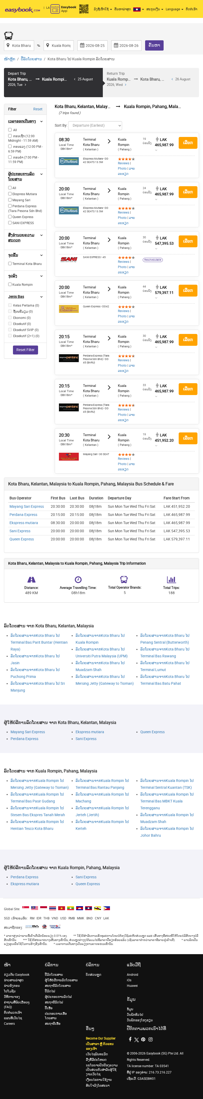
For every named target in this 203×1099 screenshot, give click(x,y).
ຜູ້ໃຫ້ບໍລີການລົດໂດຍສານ (61, 980)
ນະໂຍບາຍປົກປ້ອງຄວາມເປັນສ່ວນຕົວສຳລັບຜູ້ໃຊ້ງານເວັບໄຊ (102, 1069)
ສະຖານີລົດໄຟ (54, 1002)
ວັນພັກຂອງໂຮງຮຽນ (140, 1020)
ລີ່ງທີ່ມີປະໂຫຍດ (96, 1060)
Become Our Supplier (101, 1038)
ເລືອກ (188, 142)
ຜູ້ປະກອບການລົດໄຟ (58, 997)
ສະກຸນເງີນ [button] (153, 9)
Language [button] (173, 9)
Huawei (132, 986)
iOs (129, 980)
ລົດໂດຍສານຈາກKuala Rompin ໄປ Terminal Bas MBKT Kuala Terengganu (167, 801)
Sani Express (20, 531)
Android (132, 975)
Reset (38, 109)
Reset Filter (25, 350)
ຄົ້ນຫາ (154, 45)
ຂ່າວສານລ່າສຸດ (14, 980)
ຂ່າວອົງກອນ (12, 986)
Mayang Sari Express (27, 506)
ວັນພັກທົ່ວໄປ (135, 1015)
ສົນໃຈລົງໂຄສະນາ (97, 1085)
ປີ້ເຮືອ (49, 1008)
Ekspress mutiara (24, 523)
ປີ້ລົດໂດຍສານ (31, 59)
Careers (9, 1024)
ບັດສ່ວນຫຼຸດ (93, 975)
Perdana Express (23, 514)
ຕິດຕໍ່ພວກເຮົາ (13, 1012)
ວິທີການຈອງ (12, 997)
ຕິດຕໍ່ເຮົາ (191, 9)
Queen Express (22, 539)
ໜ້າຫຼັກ (9, 59)
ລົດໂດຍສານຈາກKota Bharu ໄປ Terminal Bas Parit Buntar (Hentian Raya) (39, 642)
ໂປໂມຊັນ (10, 991)
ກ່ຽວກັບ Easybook (16, 975)
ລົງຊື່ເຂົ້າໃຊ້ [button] (101, 9)
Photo (122, 168)
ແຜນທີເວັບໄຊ (13, 1018)
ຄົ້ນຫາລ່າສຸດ (122, 9)
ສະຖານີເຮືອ (53, 1024)
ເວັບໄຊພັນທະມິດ (97, 1054)
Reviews (123, 163)
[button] (139, 9)
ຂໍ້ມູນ (130, 1009)
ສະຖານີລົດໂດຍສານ (58, 986)
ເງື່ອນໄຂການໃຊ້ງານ (99, 1080)
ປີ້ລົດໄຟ (50, 991)
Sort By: (61, 125)
